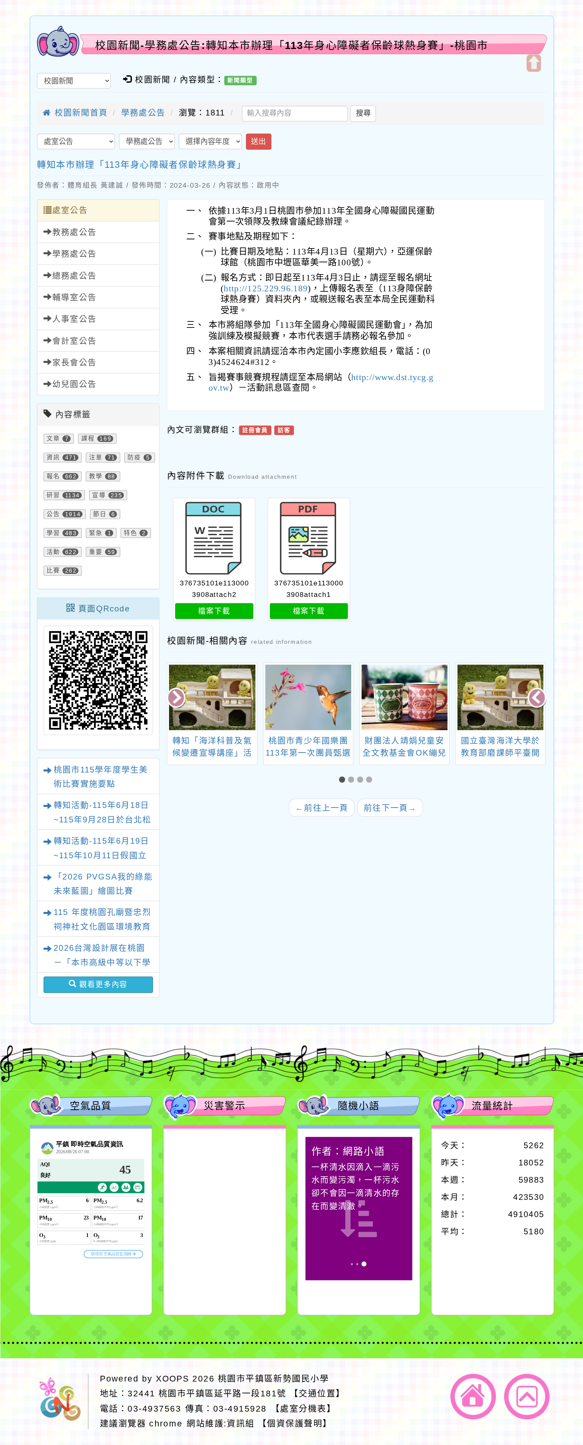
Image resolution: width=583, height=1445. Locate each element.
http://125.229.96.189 (266, 288)
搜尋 (363, 113)
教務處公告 (74, 232)
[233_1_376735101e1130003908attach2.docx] (214, 539)
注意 (96, 457)
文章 (53, 439)
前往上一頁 (321, 807)
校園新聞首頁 (79, 112)
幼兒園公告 (74, 384)
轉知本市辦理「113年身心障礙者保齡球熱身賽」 (141, 164)
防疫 (134, 457)
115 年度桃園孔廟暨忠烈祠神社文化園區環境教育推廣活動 (102, 927)
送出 (258, 141)
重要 (96, 552)
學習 (53, 533)
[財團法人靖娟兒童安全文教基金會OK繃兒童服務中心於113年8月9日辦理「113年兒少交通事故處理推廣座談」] (308, 697)
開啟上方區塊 (533, 63)
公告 (53, 514)
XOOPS (172, 1378)
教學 (96, 476)
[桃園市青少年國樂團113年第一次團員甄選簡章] (212, 697)
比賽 (53, 571)
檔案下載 (214, 611)
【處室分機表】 (303, 1408)
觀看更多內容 (102, 984)
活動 (53, 552)
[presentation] (177, 698)
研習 (53, 495)
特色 (130, 533)
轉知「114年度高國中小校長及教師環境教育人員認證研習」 (500, 752)
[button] (343, 779)
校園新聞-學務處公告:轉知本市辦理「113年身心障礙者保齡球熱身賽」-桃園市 (292, 45)
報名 (53, 476)
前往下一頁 (390, 807)
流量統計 (492, 1105)
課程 (87, 439)
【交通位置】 (317, 1393)
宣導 (99, 495)
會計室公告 (74, 340)
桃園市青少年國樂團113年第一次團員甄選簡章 (212, 752)
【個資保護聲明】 (295, 1423)
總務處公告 (74, 275)
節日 (99, 514)
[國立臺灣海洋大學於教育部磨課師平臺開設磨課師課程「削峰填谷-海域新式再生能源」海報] (404, 697)
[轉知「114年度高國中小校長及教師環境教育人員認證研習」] (500, 697)
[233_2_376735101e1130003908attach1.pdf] (309, 539)
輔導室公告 (74, 297)
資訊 (53, 457)
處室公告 (69, 210)
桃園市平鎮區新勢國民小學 (273, 1378)
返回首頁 (473, 1396)
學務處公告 (143, 112)
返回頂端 (527, 1396)
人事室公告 (74, 319)
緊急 (96, 533)
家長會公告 (74, 362)
